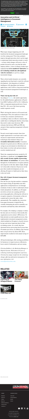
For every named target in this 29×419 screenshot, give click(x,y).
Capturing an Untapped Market (6, 280)
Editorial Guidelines (5, 402)
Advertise (3, 395)
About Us (3, 401)
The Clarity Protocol (18, 280)
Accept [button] (12, 13)
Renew (11, 399)
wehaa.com (16, 416)
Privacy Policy (19, 6)
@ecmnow (21, 24)
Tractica (10, 98)
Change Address (13, 397)
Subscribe (12, 395)
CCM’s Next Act (6, 293)
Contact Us (3, 406)
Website (10, 26)
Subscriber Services (13, 393)
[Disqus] (15, 319)
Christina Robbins (10, 24)
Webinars (3, 397)
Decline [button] (17, 13)
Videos (2, 399)
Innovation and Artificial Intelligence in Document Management (10, 19)
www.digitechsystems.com (8, 261)
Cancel (11, 401)
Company (2, 393)
